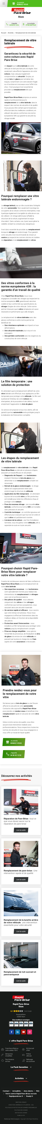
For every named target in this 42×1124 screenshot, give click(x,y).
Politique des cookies (21, 1110)
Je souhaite (31, 24)
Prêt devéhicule (29, 1055)
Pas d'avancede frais (9, 1060)
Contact (6, 1091)
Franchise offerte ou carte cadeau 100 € (11, 1049)
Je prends (22, 3)
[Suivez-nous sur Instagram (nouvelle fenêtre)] (30, 1032)
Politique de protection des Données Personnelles (21, 1107)
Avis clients (28, 1091)
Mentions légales (21, 1102)
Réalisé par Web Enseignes (12, 1119)
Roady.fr (29, 1096)
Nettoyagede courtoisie (30, 1060)
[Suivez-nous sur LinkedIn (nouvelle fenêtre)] (18, 1032)
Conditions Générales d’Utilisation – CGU (21, 1105)
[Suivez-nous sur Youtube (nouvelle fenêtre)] (24, 1032)
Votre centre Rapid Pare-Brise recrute (21, 1094)
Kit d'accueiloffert (30, 1049)
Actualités (16, 1091)
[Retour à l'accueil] (21, 998)
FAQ (37, 1091)
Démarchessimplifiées (9, 1055)
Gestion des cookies (21, 1112)
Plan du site (21, 1115)
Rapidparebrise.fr (16, 1096)
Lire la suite (21, 830)
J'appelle (14, 24)
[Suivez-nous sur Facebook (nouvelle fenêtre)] (12, 1032)
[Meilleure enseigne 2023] (31, 1023)
